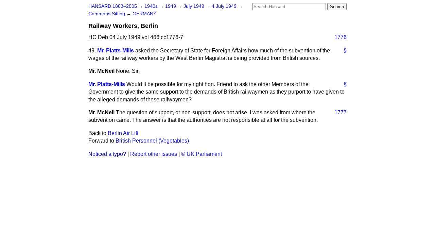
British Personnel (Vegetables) (152, 141)
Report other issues (153, 154)
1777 (340, 112)
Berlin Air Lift (123, 133)
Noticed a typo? (107, 154)
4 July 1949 (225, 6)
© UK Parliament (201, 154)
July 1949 (195, 6)
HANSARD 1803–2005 (112, 6)
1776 (340, 37)
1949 (171, 6)
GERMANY (144, 13)
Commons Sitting (107, 13)
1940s (151, 6)
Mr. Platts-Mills (115, 50)
